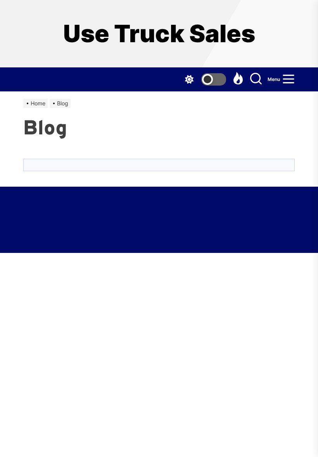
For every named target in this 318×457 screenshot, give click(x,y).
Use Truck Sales (159, 33)
